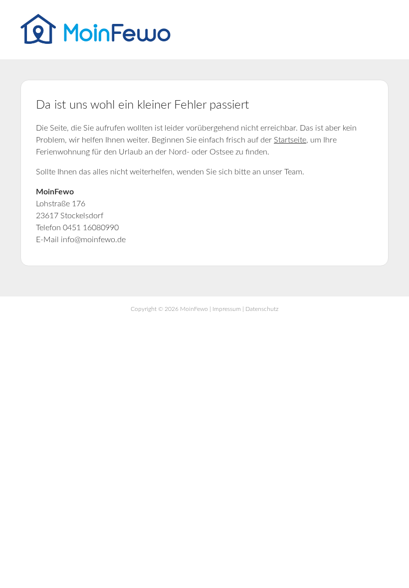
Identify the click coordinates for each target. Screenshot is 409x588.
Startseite (290, 140)
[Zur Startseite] (95, 41)
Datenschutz (261, 309)
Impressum (226, 309)
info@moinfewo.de (93, 240)
